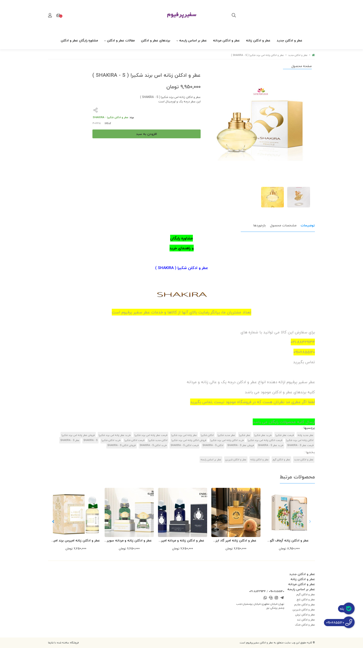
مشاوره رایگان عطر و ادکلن (79, 40)
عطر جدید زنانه (305, 435)
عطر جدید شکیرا (226, 435)
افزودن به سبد (146, 134)
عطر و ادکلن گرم (281, 459)
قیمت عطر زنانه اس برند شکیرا (150, 435)
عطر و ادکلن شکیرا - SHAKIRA (110, 117)
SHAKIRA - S (90, 440)
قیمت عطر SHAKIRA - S (300, 445)
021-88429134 (257, 591)
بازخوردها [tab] (259, 225)
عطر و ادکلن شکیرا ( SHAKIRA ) (181, 267)
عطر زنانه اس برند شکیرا (184, 435)
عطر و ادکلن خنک (305, 624)
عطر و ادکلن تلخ (306, 599)
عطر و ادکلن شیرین (235, 459)
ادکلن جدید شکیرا (157, 440)
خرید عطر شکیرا (262, 435)
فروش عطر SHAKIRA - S (240, 445)
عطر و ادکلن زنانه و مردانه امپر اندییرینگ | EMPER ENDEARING (182, 540)
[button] (53, 521)
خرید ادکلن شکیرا (110, 440)
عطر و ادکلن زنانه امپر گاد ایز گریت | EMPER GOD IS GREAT (236, 540)
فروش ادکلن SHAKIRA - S (121, 445)
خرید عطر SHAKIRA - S (270, 445)
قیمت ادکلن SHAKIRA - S (185, 445)
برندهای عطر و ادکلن (155, 40)
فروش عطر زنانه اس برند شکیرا (78, 435)
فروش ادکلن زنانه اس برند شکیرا (188, 440)
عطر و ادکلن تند (306, 619)
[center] (234, 15)
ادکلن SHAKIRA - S (213, 445)
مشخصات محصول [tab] (283, 225)
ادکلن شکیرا (207, 435)
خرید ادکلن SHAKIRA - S (153, 445)
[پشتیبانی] (270, 598)
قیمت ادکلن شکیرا (134, 440)
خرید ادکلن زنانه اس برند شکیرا (227, 440)
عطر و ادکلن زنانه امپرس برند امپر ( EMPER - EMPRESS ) (76, 540)
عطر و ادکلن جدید (289, 40)
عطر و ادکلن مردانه (226, 40)
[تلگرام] (282, 598)
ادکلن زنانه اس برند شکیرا (299, 440)
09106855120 (276, 591)
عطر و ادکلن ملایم (304, 604)
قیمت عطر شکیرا (284, 435)
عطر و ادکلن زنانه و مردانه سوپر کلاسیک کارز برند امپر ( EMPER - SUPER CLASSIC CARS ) (129, 540)
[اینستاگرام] (276, 598)
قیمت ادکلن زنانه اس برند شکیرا (265, 440)
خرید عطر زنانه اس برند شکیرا (114, 435)
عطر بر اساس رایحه (193, 40)
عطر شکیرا (244, 435)
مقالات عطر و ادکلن (121, 40)
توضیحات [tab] (308, 225)
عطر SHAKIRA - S (69, 440)
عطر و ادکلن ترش (305, 614)
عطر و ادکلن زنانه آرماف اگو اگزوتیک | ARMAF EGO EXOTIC (289, 540)
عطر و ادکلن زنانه (258, 40)
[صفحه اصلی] (313, 55)
